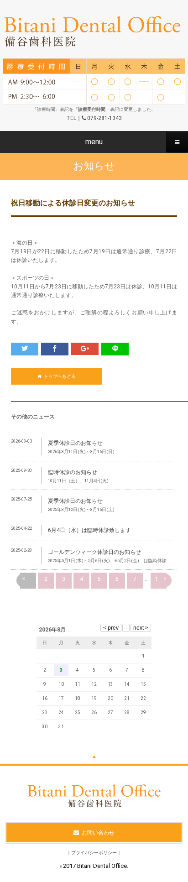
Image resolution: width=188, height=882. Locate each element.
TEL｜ (94, 118)
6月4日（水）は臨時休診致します (89, 530)
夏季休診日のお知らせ (75, 443)
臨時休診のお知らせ (72, 472)
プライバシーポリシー (94, 852)
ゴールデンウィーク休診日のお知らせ (94, 552)
